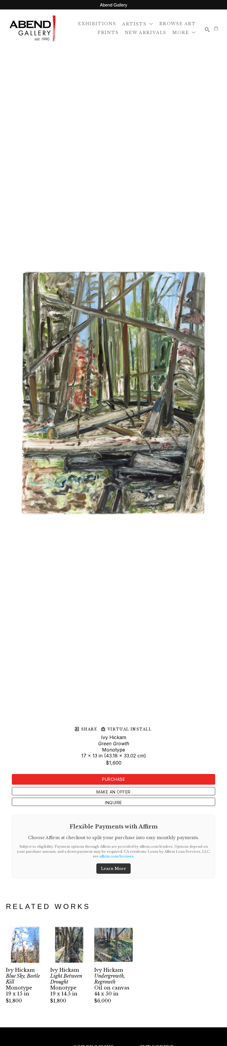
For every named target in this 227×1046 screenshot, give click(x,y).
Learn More (113, 868)
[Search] (207, 29)
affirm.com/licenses (117, 856)
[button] (137, 23)
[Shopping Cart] (216, 28)
